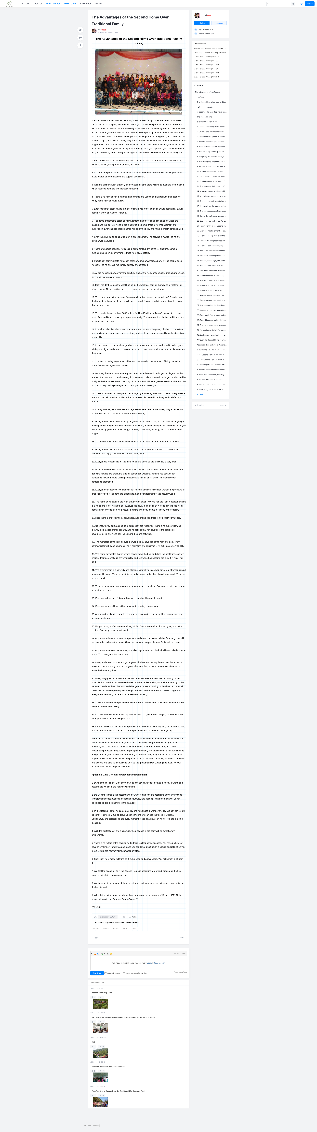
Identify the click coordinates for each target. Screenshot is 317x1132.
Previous (200, 405)
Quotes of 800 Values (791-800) (206, 57)
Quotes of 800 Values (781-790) (206, 61)
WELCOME (25, 4)
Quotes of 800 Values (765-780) (206, 65)
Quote (105, 954)
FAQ (93, 1042)
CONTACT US (100, 4)
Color (95, 954)
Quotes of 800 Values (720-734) (206, 77)
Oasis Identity (159, 963)
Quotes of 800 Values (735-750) (206, 73)
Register (309, 3)
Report (182, 937)
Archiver (87, 1125)
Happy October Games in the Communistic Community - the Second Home (123, 1017)
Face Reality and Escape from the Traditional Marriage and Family (119, 1091)
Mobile (96, 1125)
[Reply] (80, 38)
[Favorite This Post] (80, 45)
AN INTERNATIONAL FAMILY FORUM (61, 4)
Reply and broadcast (113, 973)
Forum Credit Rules (180, 972)
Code (108, 954)
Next (222, 405)
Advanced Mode (180, 954)
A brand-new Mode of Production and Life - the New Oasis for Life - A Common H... (210, 49)
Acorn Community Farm (102, 993)
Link (101, 954)
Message (219, 23)
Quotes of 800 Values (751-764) (206, 69)
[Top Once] (80, 30)
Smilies (111, 954)
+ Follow (202, 23)
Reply (95, 938)
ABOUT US (37, 4)
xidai (92, 988)
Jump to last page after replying (135, 973)
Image (98, 954)
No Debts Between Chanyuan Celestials (108, 1066)
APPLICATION (85, 4)
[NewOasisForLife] (10, 3)
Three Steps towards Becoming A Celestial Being (210, 53)
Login (301, 3)
